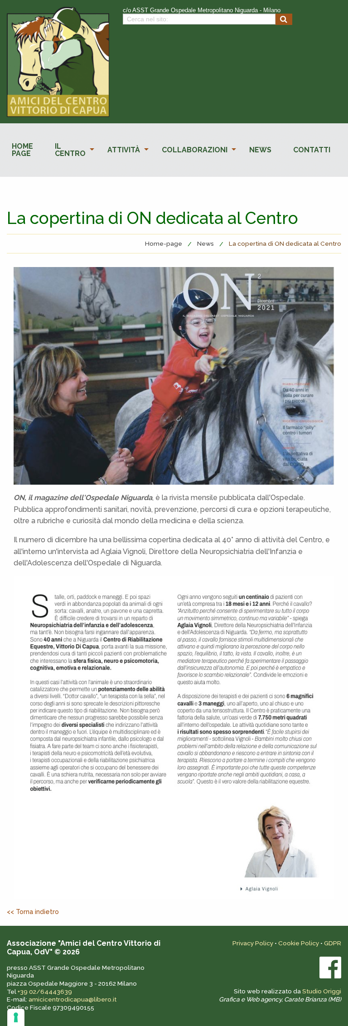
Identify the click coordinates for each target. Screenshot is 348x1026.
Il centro (70, 150)
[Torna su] (333, 1011)
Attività (123, 150)
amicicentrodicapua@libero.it (72, 999)
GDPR (332, 943)
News (260, 150)
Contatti (311, 150)
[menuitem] (22, 150)
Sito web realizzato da (280, 995)
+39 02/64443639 (45, 991)
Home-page (163, 243)
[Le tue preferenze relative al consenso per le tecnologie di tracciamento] (15, 1017)
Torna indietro (37, 911)
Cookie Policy (298, 943)
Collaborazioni (194, 150)
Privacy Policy (252, 943)
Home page (22, 150)
